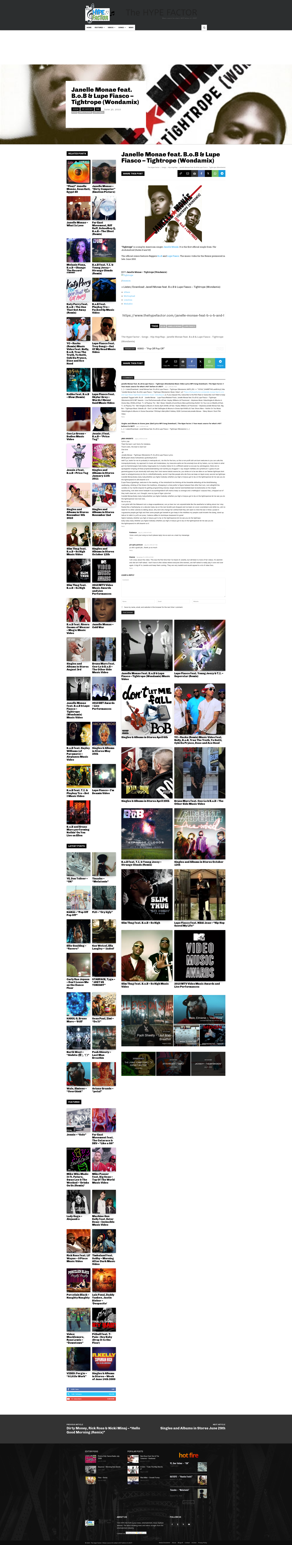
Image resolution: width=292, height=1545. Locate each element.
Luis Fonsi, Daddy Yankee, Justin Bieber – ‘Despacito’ (103, 1299)
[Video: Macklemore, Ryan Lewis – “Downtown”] (78, 1320)
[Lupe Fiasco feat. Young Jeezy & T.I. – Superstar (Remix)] (200, 645)
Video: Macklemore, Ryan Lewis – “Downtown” (75, 1338)
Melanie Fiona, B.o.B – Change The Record (76, 267)
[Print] (194, 173)
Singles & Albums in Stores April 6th (144, 737)
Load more (187, 1502)
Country (94, 942)
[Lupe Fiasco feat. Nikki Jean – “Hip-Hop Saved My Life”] (200, 894)
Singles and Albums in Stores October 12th (103, 551)
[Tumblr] (178, 1524)
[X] (208, 173)
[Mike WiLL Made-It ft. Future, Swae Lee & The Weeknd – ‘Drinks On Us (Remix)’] (78, 1159)
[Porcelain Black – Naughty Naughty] (78, 1280)
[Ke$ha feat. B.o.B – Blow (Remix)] (78, 380)
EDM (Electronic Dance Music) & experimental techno (182, 1493)
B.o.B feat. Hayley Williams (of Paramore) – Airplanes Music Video (78, 753)
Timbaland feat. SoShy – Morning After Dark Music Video (103, 1260)
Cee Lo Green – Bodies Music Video (76, 436)
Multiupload (129, 296)
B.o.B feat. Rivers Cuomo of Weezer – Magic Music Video (78, 629)
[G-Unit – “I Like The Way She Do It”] (133, 1470)
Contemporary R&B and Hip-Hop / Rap (211, 1020)
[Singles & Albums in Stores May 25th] (104, 734)
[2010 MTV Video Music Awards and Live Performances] (104, 571)
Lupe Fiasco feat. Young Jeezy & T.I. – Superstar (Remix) (198, 675)
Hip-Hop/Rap (87, 109)
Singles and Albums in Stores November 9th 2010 (78, 514)
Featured (94, 1370)
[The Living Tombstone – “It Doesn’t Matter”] (138, 1064)
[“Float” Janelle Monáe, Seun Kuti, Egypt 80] (78, 172)
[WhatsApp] (215, 173)
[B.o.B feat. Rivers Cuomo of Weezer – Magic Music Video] (78, 610)
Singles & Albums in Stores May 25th (103, 750)
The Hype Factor (154, 167)
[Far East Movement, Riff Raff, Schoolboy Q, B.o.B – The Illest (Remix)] (104, 208)
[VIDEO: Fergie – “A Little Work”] (78, 1359)
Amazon (126, 280)
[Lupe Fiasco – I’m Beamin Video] (104, 776)
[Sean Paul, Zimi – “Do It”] (104, 1004)
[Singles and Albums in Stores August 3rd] (78, 649)
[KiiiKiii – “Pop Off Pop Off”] (78, 898)
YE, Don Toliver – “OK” (77, 880)
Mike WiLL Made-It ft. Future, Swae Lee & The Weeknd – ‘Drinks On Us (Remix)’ (78, 1179)
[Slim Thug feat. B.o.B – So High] (78, 571)
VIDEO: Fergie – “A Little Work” (77, 1375)
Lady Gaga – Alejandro (74, 1218)
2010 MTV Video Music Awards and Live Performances (102, 589)
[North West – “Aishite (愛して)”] (78, 1038)
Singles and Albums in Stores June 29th (192, 1428)
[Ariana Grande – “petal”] (104, 1074)
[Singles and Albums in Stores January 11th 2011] (104, 456)
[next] (221, 348)
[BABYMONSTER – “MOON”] (212, 1035)
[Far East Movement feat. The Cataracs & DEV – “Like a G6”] (104, 1120)
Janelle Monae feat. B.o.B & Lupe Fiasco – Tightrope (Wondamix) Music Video (78, 710)
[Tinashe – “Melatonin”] (104, 864)
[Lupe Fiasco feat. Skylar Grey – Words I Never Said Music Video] (104, 380)
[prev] (218, 348)
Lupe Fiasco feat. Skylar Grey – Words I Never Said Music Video (103, 398)
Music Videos (96, 1131)
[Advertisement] (146, 47)
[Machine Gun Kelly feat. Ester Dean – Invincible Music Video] (104, 1202)
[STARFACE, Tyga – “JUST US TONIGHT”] (104, 965)
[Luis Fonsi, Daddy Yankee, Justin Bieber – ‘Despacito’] (104, 1280)
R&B (97, 109)
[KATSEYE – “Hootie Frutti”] (202, 1480)
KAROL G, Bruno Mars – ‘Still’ (77, 1020)
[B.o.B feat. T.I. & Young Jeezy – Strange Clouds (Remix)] (104, 250)
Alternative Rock (138, 1058)
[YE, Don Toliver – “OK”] (78, 864)
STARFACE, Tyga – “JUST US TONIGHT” (103, 982)
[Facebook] (201, 173)
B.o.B (74, 112)
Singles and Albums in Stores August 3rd (78, 666)
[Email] (187, 173)
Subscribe (110, 1399)
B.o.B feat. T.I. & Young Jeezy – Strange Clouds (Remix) (102, 269)
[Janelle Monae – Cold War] (104, 610)
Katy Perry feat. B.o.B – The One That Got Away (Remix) (77, 308)
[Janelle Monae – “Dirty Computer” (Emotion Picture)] (104, 172)
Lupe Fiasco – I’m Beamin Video (103, 792)
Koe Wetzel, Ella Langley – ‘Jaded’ (103, 947)
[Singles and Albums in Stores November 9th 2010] (78, 495)
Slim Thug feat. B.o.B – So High (76, 586)
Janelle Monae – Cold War (102, 626)
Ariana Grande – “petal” (102, 1090)
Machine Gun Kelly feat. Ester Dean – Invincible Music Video (103, 1220)
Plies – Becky (102, 1478)
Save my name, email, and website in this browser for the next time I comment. (153, 607)
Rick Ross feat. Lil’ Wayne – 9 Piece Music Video (78, 1258)
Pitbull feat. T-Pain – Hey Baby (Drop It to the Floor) (102, 1338)
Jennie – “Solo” (76, 1134)
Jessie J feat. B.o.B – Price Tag (77, 471)
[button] (204, 27)
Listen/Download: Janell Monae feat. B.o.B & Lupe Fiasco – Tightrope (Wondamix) (171, 286)
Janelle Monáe (171, 246)
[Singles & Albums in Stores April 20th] (147, 772)
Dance (94, 875)
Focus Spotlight (71, 1131)
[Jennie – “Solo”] (78, 1120)
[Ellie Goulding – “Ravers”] (78, 931)
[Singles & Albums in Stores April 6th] (147, 709)
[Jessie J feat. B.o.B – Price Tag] (78, 456)
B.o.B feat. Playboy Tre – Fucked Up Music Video (103, 308)
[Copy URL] (180, 173)
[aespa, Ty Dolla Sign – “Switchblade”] (186, 1035)
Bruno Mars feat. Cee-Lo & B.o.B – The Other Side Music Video (103, 668)
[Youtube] (189, 1524)
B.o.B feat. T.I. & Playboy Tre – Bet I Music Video (78, 793)
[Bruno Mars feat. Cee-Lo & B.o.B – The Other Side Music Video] (104, 649)
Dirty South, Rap (71, 1170)
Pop (93, 976)
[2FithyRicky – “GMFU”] (173, 1064)
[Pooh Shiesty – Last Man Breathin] (104, 1038)
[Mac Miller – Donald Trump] (133, 1480)
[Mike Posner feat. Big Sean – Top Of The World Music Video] (104, 1159)
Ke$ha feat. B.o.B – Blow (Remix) (78, 396)
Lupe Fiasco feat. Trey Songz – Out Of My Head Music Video (104, 348)
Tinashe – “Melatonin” (100, 880)
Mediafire (128, 303)
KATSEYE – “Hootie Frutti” (181, 1476)
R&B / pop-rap (71, 272)
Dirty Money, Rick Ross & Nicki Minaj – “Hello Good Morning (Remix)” (103, 1430)
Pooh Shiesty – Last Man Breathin (101, 1054)
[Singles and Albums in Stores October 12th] (104, 534)
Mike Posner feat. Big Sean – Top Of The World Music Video (103, 1178)
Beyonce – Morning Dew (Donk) (109, 1467)
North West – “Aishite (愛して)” (78, 1053)
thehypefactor (135, 121)
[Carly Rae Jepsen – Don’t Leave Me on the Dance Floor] (78, 965)
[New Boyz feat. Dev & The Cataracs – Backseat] (133, 1459)
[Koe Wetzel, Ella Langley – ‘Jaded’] (104, 931)
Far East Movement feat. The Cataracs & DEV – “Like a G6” (103, 1139)
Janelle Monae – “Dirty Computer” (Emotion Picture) (103, 189)
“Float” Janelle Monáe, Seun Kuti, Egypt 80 (78, 189)
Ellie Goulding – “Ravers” (76, 947)
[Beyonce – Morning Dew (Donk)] (90, 1470)
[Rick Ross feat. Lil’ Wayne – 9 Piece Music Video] (78, 1241)
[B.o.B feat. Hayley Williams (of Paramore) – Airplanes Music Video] (78, 734)
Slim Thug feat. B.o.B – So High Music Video (76, 551)
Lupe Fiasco (98, 112)
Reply (123, 417)
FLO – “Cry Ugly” (102, 912)
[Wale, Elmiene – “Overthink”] (78, 1074)
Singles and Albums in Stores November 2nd (103, 512)
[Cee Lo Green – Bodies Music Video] (78, 419)
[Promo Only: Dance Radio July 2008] (90, 1459)
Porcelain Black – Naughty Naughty (78, 1296)
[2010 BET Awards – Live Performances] (104, 689)
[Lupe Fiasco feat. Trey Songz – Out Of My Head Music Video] (104, 329)
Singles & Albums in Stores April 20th (145, 801)
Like (113, 1389)
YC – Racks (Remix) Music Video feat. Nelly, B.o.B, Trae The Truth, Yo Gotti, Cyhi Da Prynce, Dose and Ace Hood (78, 353)
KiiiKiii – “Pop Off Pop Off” (77, 913)
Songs (75, 109)
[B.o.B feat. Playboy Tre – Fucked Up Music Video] (104, 290)
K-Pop (68, 909)
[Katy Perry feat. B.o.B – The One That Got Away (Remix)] (78, 290)
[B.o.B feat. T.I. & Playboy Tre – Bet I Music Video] (78, 776)
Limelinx (128, 300)
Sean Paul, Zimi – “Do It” (103, 1020)
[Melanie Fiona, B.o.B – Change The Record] (78, 250)
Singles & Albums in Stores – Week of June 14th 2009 (103, 1376)
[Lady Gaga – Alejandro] (78, 1202)
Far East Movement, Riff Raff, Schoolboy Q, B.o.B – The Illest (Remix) (104, 228)
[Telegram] (222, 173)
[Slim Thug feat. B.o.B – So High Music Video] (78, 534)
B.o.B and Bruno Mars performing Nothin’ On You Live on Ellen (78, 831)
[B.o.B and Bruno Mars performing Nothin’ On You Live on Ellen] (78, 812)
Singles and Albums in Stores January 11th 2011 (103, 474)
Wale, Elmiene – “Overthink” (77, 1090)
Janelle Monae (85, 112)
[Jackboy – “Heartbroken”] (208, 1064)
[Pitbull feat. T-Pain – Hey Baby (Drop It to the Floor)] (104, 1320)
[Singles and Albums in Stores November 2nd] (104, 495)
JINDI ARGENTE (127, 438)
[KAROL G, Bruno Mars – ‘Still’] (78, 1004)
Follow (111, 1394)
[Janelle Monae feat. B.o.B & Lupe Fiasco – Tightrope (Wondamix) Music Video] (78, 689)
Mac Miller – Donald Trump (150, 1478)
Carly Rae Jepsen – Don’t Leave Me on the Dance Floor (78, 984)
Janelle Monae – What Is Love (77, 224)
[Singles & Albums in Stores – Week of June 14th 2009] (104, 1359)
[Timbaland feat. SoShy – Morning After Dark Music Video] (104, 1241)
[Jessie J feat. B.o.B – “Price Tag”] (104, 419)
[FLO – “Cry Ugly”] (104, 898)
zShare (127, 292)
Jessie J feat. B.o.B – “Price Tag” (101, 436)
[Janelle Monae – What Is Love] (78, 208)
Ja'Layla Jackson (136, 545)
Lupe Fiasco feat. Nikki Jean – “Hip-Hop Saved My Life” (199, 924)
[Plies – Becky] (90, 1480)
